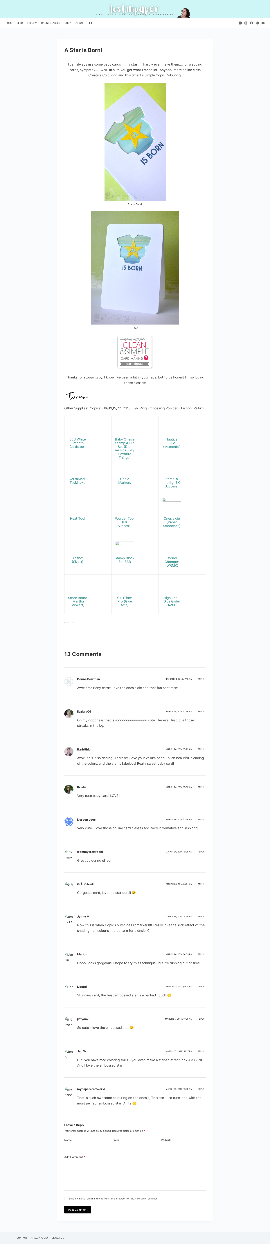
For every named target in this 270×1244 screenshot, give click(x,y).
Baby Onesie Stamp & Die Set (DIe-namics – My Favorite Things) (124, 448)
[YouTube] (240, 23)
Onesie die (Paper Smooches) (172, 522)
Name (68, 1140)
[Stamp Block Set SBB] (125, 546)
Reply (201, 679)
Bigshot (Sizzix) (78, 560)
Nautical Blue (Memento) (172, 443)
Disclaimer (58, 1237)
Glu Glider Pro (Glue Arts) (124, 601)
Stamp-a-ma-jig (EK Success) (172, 482)
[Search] (90, 23)
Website (166, 1140)
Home (9, 23)
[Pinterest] (257, 23)
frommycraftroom (90, 852)
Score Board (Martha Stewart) (77, 601)
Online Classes (50, 23)
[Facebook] (251, 23)
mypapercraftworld (91, 1089)
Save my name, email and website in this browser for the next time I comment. (114, 1198)
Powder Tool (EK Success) (124, 522)
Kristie (82, 787)
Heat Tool (77, 518)
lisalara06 (84, 711)
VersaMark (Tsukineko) (77, 480)
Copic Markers (124, 480)
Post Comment (78, 1209)
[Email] (263, 23)
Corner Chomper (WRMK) (172, 561)
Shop (68, 23)
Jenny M (83, 916)
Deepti (82, 986)
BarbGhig (84, 749)
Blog (20, 23)
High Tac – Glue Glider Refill (171, 601)
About (79, 23)
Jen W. (82, 1051)
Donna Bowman (88, 679)
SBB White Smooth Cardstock (77, 443)
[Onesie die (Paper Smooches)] (172, 507)
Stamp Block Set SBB (124, 560)
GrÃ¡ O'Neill (85, 884)
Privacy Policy (39, 1237)
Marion (82, 954)
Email (116, 1140)
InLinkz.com (69, 622)
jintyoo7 (83, 1019)
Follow (32, 23)
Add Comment (74, 1157)
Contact (22, 1237)
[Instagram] (245, 23)
